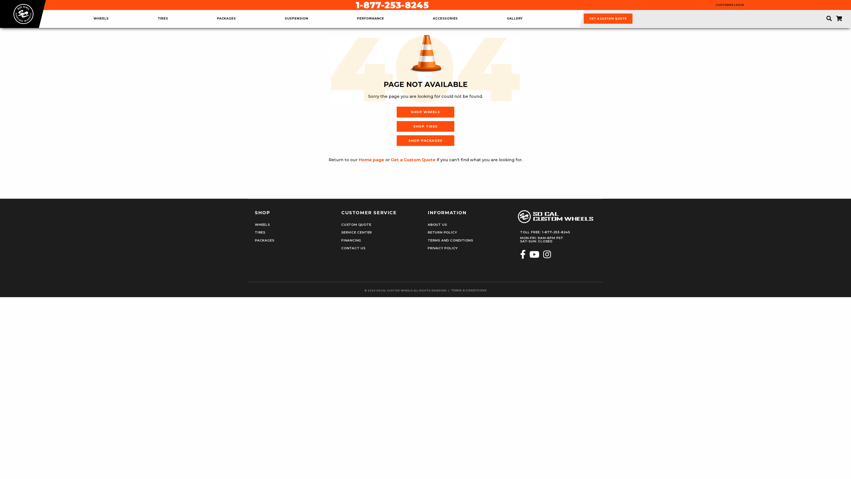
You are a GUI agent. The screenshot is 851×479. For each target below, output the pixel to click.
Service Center (356, 232)
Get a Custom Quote (413, 159)
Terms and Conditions (450, 240)
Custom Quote (356, 224)
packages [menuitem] (226, 18)
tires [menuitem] (163, 18)
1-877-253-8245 (392, 5)
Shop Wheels (425, 112)
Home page (371, 159)
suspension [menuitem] (296, 18)
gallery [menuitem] (515, 18)
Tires (260, 232)
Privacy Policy (443, 248)
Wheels (262, 224)
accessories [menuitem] (445, 18)
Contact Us (353, 248)
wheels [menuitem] (101, 18)
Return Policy (442, 232)
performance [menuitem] (370, 18)
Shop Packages (425, 141)
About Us (437, 224)
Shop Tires (425, 126)
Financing (351, 240)
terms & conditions (468, 290)
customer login (730, 5)
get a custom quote (608, 18)
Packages (264, 240)
